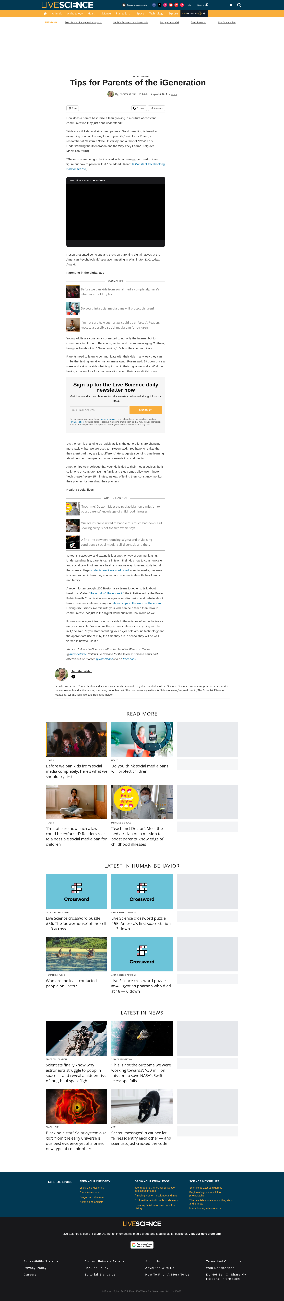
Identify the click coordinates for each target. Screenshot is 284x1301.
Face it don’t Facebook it (106, 593)
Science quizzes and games (205, 1187)
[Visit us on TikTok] (182, 5)
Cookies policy (96, 1268)
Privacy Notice (77, 422)
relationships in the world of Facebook (136, 603)
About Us (152, 1261)
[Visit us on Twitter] (160, 5)
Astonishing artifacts (91, 1202)
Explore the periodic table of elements (156, 1200)
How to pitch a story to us (167, 1274)
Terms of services (109, 419)
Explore (173, 13)
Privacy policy (35, 1268)
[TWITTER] (74, 676)
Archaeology (75, 13)
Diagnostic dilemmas (92, 1197)
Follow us (141, 108)
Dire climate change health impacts (83, 22)
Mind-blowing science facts (205, 1208)
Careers (30, 1274)
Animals (57, 13)
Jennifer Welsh (128, 94)
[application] (115, 212)
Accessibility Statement (43, 1261)
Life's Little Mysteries (92, 1187)
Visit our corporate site (205, 1233)
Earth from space (89, 1192)
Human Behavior (141, 76)
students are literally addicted (109, 570)
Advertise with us (159, 1268)
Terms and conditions (223, 1261)
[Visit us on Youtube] (171, 5)
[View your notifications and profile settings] (231, 5)
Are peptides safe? (169, 22)
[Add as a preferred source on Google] (142, 1245)
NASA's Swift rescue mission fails (130, 22)
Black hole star (198, 22)
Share (74, 108)
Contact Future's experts (104, 1261)
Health (92, 13)
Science (106, 13)
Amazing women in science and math (156, 1195)
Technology (156, 13)
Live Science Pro (227, 22)
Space (140, 13)
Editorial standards (100, 1274)
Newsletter (159, 108)
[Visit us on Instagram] (165, 5)
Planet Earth (123, 13)
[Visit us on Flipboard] (176, 5)
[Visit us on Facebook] (154, 5)
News (174, 94)
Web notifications (220, 1268)
